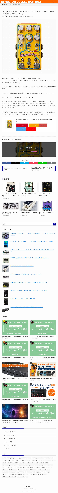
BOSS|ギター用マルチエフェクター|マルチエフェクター (18, 458)
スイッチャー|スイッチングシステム (43, 467)
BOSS (4, 458)
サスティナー (11, 467)
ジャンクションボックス (20, 467)
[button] (6, 163)
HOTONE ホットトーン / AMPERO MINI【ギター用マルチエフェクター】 (29, 257)
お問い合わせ (31, 488)
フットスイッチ (39, 472)
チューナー (5, 469)
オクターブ (22, 462)
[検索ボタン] (53, 1)
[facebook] (26, 486)
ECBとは (25, 488)
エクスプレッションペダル (32, 460)
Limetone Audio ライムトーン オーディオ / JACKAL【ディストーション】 (29, 282)
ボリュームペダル (32, 474)
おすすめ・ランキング (9, 431)
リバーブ (14, 476)
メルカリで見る (31, 129)
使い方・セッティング (9, 438)
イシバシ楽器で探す (22, 125)
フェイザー (32, 472)
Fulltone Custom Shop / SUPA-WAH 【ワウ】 (22, 266)
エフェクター (42, 460)
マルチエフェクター (42, 474)
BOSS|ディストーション (37, 458)
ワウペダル (25, 476)
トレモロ (25, 469)
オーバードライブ (29, 462)
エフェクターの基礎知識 (10, 445)
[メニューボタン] (56, 1)
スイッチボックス (31, 467)
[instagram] (29, 486)
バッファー (47, 469)
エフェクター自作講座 (9, 435)
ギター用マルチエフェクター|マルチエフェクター (34, 465)
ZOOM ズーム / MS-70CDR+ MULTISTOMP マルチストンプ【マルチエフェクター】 (32, 241)
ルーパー (19, 476)
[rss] (31, 486)
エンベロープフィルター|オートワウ (10, 462)
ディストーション (13, 469)
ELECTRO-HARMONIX (49, 458)
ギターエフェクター (7, 465)
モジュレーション (6, 476)
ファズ (26, 472)
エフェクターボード (51, 460)
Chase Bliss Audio (14, 16)
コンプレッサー (49, 465)
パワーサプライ (6, 472)
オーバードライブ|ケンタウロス (41, 462)
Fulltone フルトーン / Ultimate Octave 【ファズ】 (23, 298)
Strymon (4, 460)
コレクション (7, 448)
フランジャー (47, 472)
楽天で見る (43, 125)
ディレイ (5, 139)
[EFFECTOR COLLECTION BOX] (21, 1)
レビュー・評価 (8, 442)
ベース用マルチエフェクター (21, 474)
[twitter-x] (28, 486)
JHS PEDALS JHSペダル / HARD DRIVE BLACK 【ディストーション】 (29, 290)
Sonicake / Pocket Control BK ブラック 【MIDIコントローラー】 (27, 307)
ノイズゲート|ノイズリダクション (36, 469)
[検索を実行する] (54, 224)
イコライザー (22, 460)
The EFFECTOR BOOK (13, 460)
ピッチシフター (20, 472)
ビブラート (13, 472)
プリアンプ (11, 474)
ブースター (5, 474)
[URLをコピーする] (51, 163)
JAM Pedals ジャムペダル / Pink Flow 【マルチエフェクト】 (26, 274)
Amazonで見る (33, 125)
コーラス (5, 467)
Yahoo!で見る (21, 129)
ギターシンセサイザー (17, 465)
